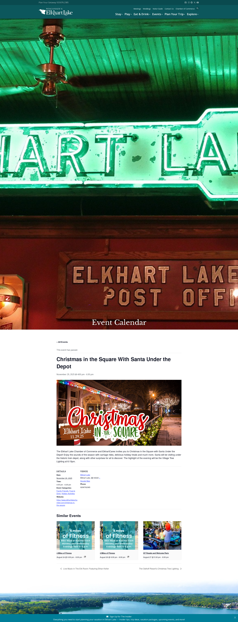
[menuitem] (119, 14)
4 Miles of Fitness (64, 553)
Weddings (147, 9)
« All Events (62, 342)
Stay (118, 14)
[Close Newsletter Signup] (235, 617)
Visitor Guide (158, 9)
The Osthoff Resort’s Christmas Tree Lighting (159, 568)
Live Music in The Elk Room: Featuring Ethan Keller (86, 568)
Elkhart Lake (85, 475)
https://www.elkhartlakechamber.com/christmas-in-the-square (67, 502)
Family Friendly (62, 491)
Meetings (137, 9)
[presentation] (76, 535)
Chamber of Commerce (185, 9)
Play (127, 14)
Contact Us (169, 9)
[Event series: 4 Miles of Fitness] (85, 557)
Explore (192, 14)
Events (156, 14)
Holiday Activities (68, 493)
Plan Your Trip (174, 14)
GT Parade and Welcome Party (156, 553)
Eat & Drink (141, 14)
